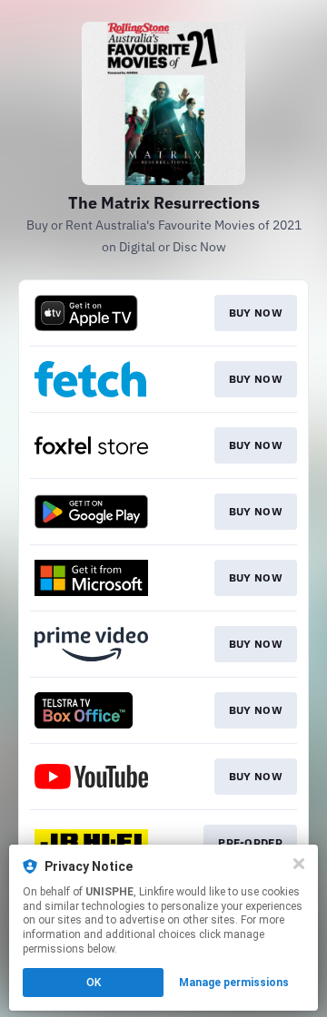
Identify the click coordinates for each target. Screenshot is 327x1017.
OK (93, 982)
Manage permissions (234, 982)
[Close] (298, 863)
